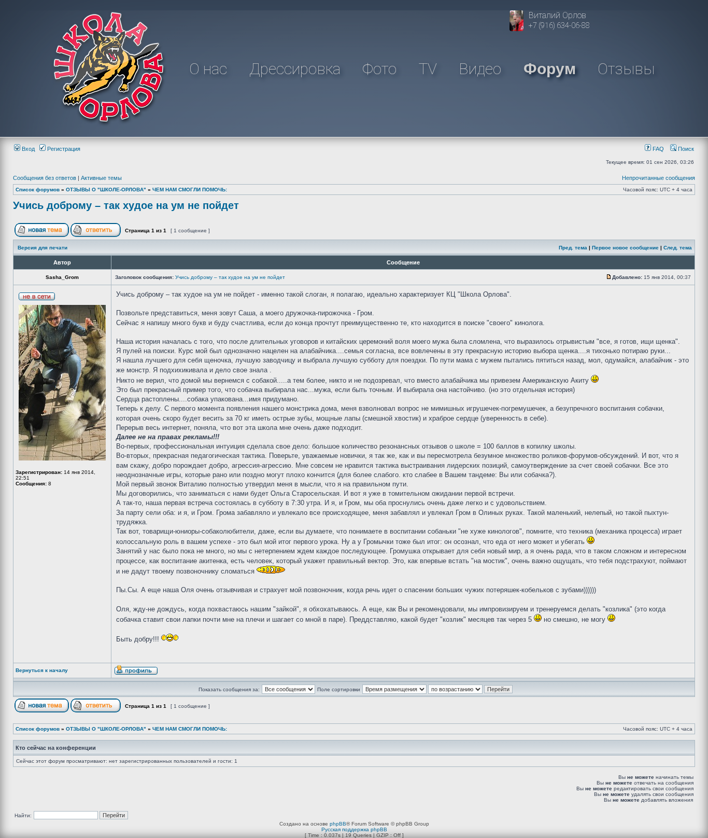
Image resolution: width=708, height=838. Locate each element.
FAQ (657, 149)
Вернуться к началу (42, 670)
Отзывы (626, 69)
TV (428, 69)
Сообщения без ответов (44, 178)
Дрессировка (295, 69)
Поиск (685, 149)
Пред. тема (573, 247)
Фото (379, 69)
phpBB (338, 824)
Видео (480, 69)
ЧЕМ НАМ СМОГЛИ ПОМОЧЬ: (189, 189)
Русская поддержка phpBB (354, 829)
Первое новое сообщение (625, 247)
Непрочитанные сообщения (658, 178)
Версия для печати (42, 247)
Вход (27, 149)
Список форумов (38, 189)
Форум (549, 68)
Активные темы (101, 178)
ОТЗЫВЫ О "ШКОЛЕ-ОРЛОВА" (106, 189)
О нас (208, 69)
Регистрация (63, 149)
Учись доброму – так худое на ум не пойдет (126, 205)
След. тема (677, 247)
